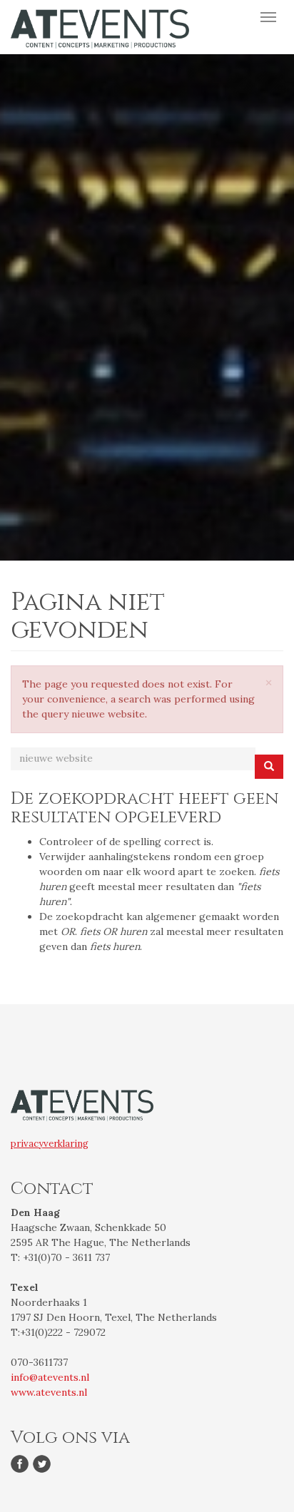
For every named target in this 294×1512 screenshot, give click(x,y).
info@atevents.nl (50, 1377)
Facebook (22, 1465)
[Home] (100, 27)
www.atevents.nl (49, 1392)
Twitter (44, 1465)
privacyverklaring (49, 1144)
